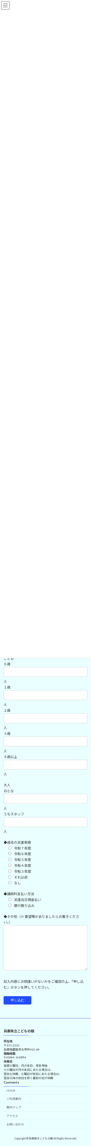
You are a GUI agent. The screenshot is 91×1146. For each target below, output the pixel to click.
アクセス (12, 1116)
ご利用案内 (14, 1099)
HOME (11, 1090)
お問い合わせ (15, 1124)
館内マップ (14, 1107)
